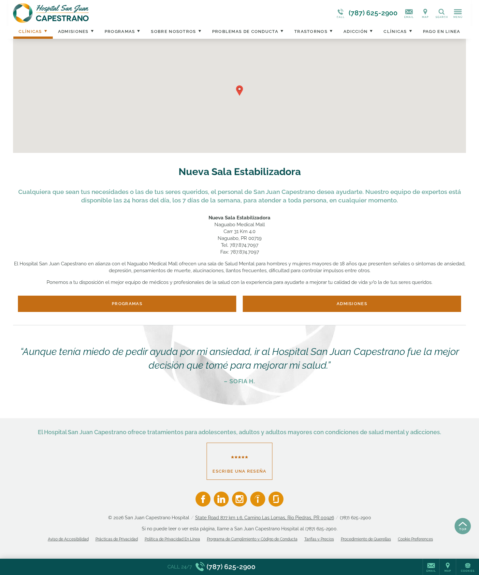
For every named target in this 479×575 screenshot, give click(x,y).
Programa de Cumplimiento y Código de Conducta (252, 539)
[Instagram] (239, 499)
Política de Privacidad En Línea (172, 539)
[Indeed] (257, 499)
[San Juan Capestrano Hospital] (111, 13)
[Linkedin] (221, 499)
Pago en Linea (441, 31)
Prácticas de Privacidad (116, 539)
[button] (239, 90)
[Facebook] (203, 499)
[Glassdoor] (276, 499)
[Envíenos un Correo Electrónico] (409, 13)
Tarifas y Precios (319, 539)
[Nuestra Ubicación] (425, 13)
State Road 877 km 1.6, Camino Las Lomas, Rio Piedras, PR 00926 (264, 517)
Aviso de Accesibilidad (68, 539)
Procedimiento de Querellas (366, 539)
